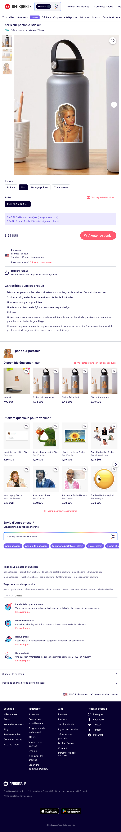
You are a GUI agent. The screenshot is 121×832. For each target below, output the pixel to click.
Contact (62, 748)
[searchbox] (60, 537)
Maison (96, 17)
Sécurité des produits (65, 736)
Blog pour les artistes (35, 757)
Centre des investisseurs (35, 721)
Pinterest (98, 734)
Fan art (8, 719)
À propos (33, 714)
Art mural (85, 17)
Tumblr (97, 729)
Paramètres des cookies (67, 754)
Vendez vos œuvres (34, 744)
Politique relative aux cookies (18, 796)
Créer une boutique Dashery (38, 766)
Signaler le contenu (13, 674)
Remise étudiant (12, 734)
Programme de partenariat (36, 730)
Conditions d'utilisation (14, 791)
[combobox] (48, 6)
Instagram (98, 714)
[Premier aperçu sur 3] (18, 105)
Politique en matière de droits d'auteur (23, 682)
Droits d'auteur (66, 743)
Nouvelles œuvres (14, 724)
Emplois (32, 750)
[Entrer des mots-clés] (57, 6)
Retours (62, 719)
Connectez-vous (13, 739)
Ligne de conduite (68, 729)
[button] (7, 41)
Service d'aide (66, 724)
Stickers (46, 17)
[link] (13, 545)
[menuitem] (8, 17)
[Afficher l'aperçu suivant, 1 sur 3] (114, 105)
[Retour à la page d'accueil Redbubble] (18, 6)
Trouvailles (8, 17)
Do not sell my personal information (72, 791)
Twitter (97, 724)
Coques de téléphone (65, 17)
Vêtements (27, 17)
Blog (6, 729)
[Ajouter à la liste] (112, 40)
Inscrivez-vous (12, 744)
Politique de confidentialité (40, 791)
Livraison (63, 714)
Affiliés (32, 737)
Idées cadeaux (12, 714)
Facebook (98, 719)
